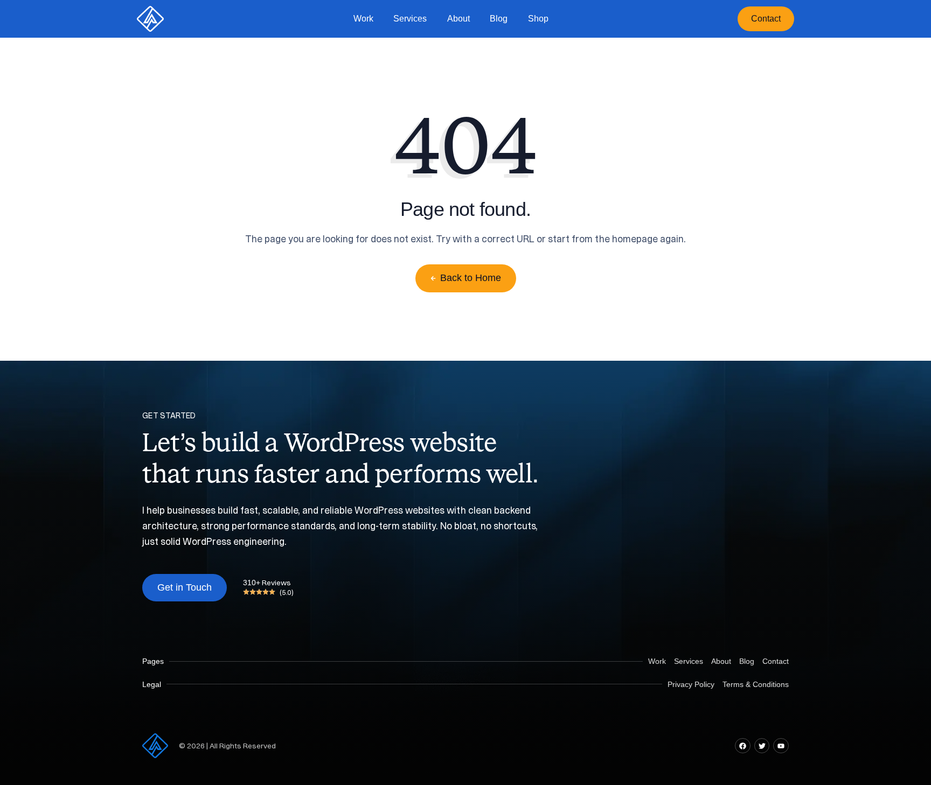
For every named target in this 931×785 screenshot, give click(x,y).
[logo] (150, 19)
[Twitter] (762, 746)
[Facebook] (743, 746)
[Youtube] (781, 746)
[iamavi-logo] (155, 745)
